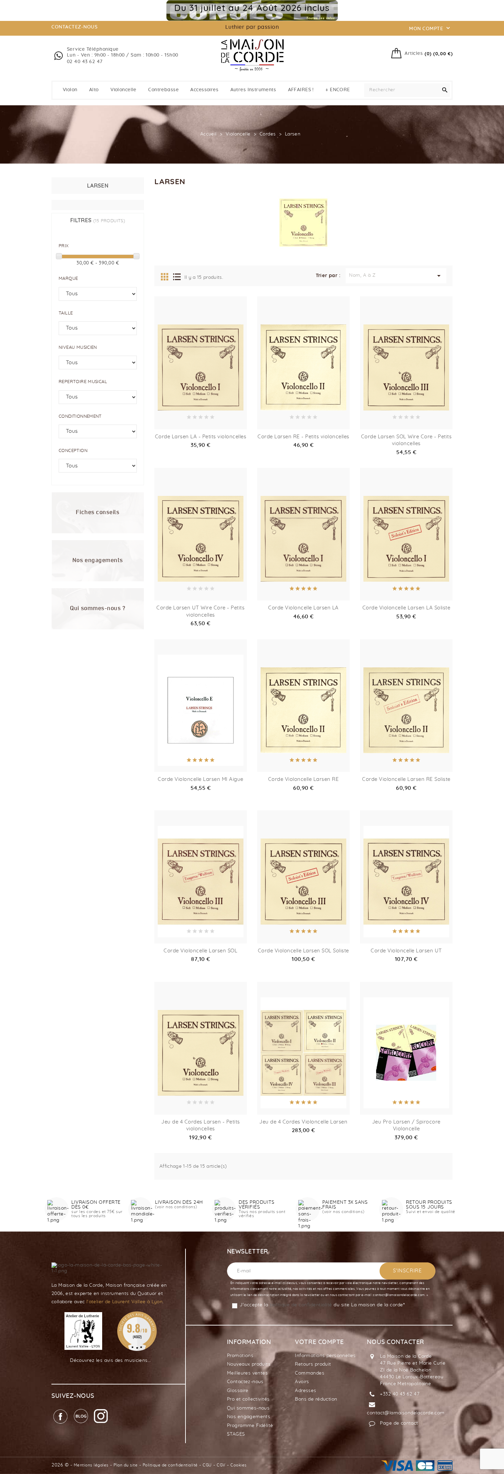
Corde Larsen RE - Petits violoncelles (303, 436)
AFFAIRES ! (301, 89)
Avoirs (302, 1381)
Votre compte (319, 1342)
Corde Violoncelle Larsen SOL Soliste (303, 950)
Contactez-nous (245, 1381)
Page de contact (399, 1423)
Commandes (309, 1373)
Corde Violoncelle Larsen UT (406, 950)
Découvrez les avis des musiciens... (110, 1360)
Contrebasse (163, 89)
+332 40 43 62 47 (399, 1394)
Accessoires (204, 89)
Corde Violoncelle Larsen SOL (200, 950)
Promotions (240, 1355)
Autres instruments (253, 89)
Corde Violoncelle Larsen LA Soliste (406, 607)
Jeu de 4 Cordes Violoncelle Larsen (303, 1122)
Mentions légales (91, 1465)
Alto (94, 89)
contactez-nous (74, 27)
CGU (207, 1465)
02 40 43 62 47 (85, 61)
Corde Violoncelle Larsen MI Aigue (200, 779)
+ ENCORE (337, 89)
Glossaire (238, 1390)
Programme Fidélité (250, 1425)
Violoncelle (123, 89)
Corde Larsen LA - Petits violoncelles (201, 436)
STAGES (236, 1434)
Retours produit (313, 1364)
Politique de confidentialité (170, 1465)
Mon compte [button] (430, 28)
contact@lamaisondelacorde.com (405, 1413)
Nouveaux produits (249, 1364)
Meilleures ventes (247, 1373)
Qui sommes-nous (248, 1408)
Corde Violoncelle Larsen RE (303, 779)
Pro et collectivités (248, 1399)
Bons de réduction (316, 1399)
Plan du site (125, 1465)
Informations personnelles (325, 1355)
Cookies (238, 1465)
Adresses (305, 1390)
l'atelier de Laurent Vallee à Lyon (124, 1301)
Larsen (97, 185)
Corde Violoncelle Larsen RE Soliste (406, 779)
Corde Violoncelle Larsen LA (303, 607)
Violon (70, 89)
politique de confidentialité (301, 1305)
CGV (221, 1465)
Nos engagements (248, 1416)
